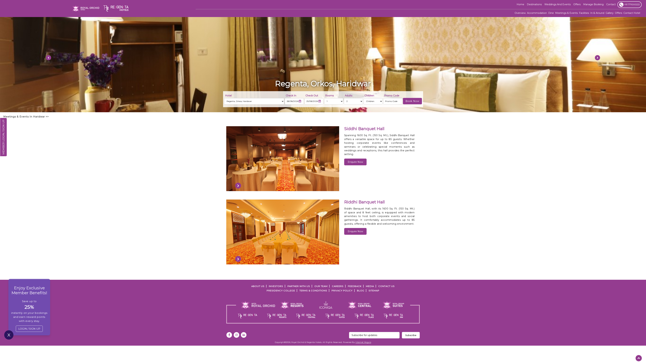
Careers (338, 286)
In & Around (597, 12)
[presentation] (238, 186)
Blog (360, 290)
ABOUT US (257, 286)
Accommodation (537, 12)
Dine (551, 12)
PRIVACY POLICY (342, 290)
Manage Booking (593, 4)
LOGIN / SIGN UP (29, 328)
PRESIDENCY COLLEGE (281, 290)
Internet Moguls (363, 342)
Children (369, 95)
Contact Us (386, 286)
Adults (348, 95)
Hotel (228, 95)
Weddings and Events (557, 4)
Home (520, 4)
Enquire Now (355, 161)
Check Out (312, 95)
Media (370, 286)
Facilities (584, 12)
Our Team (321, 286)
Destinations (534, 4)
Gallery (610, 12)
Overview (520, 12)
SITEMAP (374, 290)
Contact (611, 4)
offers (577, 4)
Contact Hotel (631, 12)
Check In (291, 95)
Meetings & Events (566, 12)
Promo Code (391, 95)
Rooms (329, 95)
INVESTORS (276, 286)
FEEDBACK (355, 286)
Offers (618, 12)
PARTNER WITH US (299, 286)
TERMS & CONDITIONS (313, 290)
